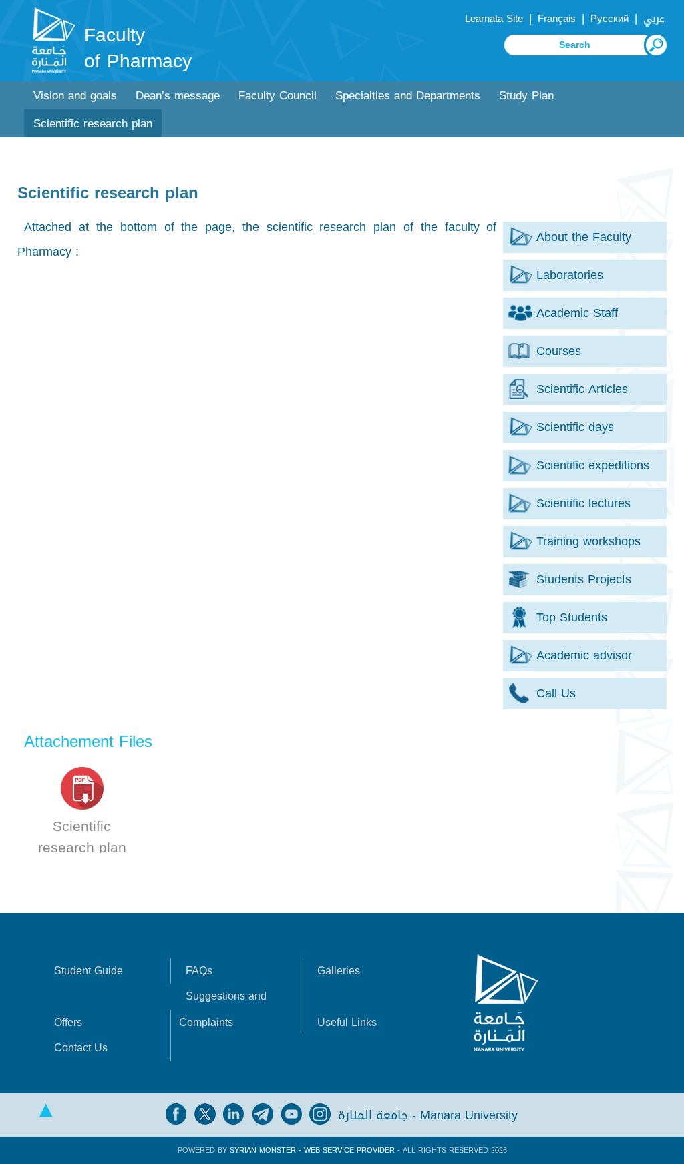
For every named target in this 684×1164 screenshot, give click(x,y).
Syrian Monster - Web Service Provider (312, 1150)
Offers (68, 1022)
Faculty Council (277, 96)
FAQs (199, 970)
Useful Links (347, 1022)
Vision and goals (75, 96)
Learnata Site (494, 18)
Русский (609, 18)
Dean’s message (178, 96)
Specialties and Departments (407, 96)
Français (557, 18)
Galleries (338, 970)
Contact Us (81, 1047)
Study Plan (526, 96)
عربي (654, 18)
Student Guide (88, 970)
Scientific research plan (92, 124)
